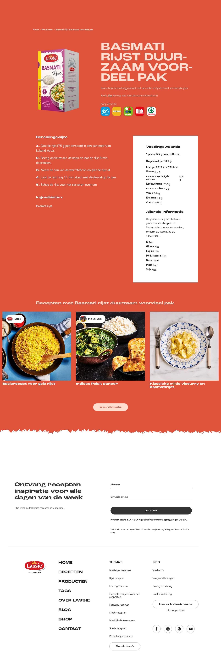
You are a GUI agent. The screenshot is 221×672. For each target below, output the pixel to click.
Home (36, 30)
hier (110, 95)
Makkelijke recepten (120, 570)
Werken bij (158, 570)
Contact (69, 629)
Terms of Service (181, 529)
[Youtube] (191, 629)
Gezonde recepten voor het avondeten (124, 595)
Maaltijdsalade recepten (122, 620)
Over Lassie (74, 600)
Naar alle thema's (125, 646)
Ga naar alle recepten (111, 407)
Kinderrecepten (117, 612)
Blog (64, 610)
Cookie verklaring (162, 593)
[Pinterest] (179, 629)
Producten (47, 30)
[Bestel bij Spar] (151, 111)
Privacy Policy (164, 529)
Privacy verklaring (162, 585)
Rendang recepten (119, 604)
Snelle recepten (117, 628)
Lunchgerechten (118, 585)
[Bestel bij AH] (105, 111)
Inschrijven (151, 510)
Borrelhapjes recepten (121, 636)
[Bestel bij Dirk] (139, 111)
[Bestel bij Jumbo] (116, 111)
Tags (64, 591)
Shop (65, 619)
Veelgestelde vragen (163, 578)
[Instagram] (168, 629)
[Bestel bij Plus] (128, 111)
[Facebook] (157, 629)
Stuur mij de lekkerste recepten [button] (175, 604)
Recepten (70, 572)
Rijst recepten (116, 578)
